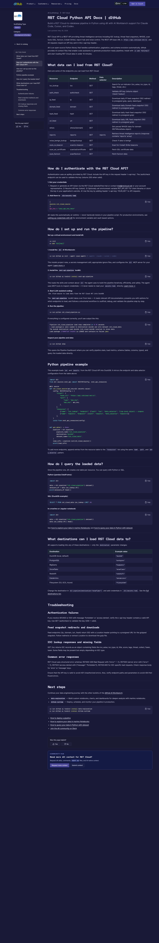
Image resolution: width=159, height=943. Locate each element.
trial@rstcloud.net (124, 186)
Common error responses (27, 110)
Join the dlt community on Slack (63, 728)
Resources (55, 4)
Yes (20, 126)
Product (30, 4)
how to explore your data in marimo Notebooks (70, 528)
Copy (148, 202)
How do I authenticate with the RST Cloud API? (27, 63)
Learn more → (59, 265)
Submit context (77, 765)
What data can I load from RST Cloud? (27, 57)
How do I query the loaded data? (28, 79)
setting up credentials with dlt (60, 218)
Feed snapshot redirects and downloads (28, 99)
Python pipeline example (25, 75)
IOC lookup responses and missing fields (27, 105)
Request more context (59, 765)
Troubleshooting (22, 89)
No (27, 126)
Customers (42, 4)
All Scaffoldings (53, 13)
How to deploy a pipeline (60, 718)
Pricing (68, 4)
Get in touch (137, 4)
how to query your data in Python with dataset (113, 528)
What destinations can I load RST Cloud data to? (28, 84)
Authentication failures (26, 93)
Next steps (20, 114)
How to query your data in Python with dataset (69, 725)
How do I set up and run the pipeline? (26, 70)
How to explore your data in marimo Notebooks (69, 721)
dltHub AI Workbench (113, 693)
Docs (76, 4)
